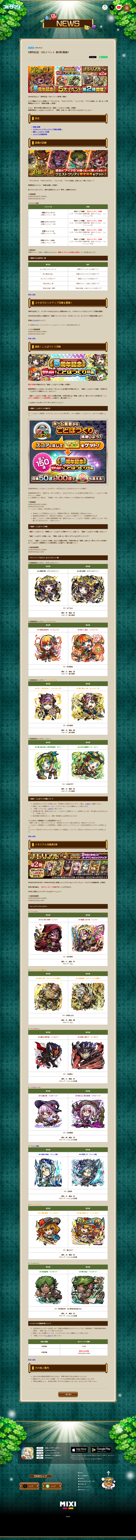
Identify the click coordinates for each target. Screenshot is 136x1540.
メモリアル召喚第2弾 (40, 134)
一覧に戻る (68, 1394)
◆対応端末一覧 (82, 1484)
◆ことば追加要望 (83, 1475)
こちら (35, 320)
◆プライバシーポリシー (84, 1487)
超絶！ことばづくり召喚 (41, 132)
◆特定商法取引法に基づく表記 (86, 1481)
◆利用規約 (81, 1478)
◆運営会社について (83, 1489)
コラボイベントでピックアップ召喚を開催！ (48, 129)
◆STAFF (80, 1472)
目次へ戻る (32, 294)
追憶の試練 (36, 127)
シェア (30, 1486)
